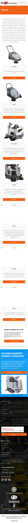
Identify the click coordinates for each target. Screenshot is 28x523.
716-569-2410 (23, 3)
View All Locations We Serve (8, 467)
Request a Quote (14, 341)
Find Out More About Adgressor (14, 372)
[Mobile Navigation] (2, 3)
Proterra (14, 269)
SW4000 (14, 185)
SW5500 (14, 226)
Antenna (20, 518)
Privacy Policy (14, 520)
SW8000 (14, 308)
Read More (14, 77)
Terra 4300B (14, 143)
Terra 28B (14, 66)
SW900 (14, 104)
